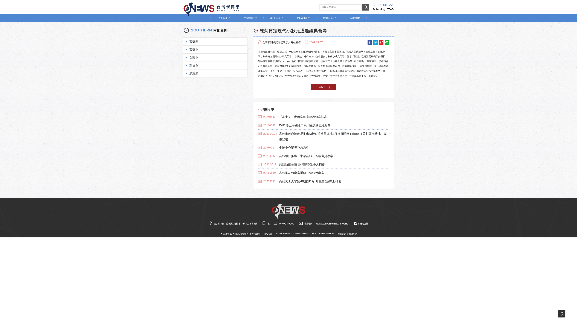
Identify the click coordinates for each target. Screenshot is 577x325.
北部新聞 (222, 18)
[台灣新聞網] (211, 9)
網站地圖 (268, 233)
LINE (387, 42)
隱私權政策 (240, 233)
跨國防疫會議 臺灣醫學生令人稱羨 (302, 164)
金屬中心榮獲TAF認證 (293, 147)
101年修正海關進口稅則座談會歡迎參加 (305, 125)
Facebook (370, 42)
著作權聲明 (255, 233)
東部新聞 (302, 18)
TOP (561, 314)
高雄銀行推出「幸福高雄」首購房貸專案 (306, 156)
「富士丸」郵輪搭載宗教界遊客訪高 (303, 117)
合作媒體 (355, 18)
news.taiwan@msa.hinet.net (332, 223)
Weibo (381, 42)
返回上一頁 (325, 87)
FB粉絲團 (363, 223)
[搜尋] (365, 7)
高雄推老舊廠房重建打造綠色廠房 (301, 173)
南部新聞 (275, 18)
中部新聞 (249, 18)
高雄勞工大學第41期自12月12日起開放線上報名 (310, 181)
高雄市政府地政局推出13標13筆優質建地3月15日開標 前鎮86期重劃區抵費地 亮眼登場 (333, 136)
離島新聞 (328, 18)
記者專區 (227, 233)
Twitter (375, 42)
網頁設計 (342, 233)
